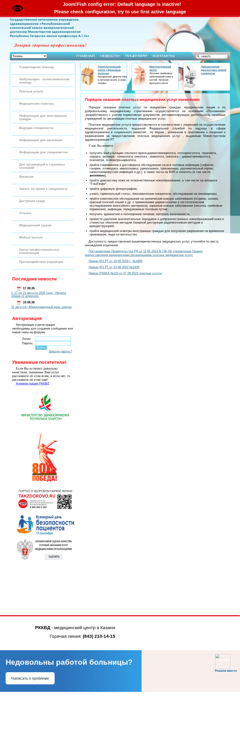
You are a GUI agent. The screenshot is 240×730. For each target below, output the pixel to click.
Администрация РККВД (32, 383)
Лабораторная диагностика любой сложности (213, 70)
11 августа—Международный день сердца (41, 306)
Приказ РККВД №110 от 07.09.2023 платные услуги (125, 273)
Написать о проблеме (30, 678)
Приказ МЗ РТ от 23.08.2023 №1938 (114, 267)
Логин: (26, 339)
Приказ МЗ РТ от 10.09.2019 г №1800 (115, 261)
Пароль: (28, 343)
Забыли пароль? (60, 351)
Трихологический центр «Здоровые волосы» (109, 70)
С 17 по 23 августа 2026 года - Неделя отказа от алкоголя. (38, 294)
